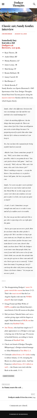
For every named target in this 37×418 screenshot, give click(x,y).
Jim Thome (9, 327)
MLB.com (27, 320)
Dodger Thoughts (18, 4)
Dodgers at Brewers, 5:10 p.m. (11, 46)
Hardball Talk (18, 323)
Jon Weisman (7, 34)
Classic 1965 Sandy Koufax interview (18, 27)
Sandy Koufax (8, 376)
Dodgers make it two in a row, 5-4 (21, 397)
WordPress (23, 414)
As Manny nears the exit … (12, 387)
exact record (16, 293)
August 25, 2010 (21, 34)
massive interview (8, 97)
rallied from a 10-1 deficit (21, 354)
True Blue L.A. (25, 350)
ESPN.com (9, 307)
